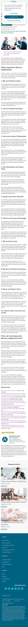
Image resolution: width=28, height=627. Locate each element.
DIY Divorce (4, 547)
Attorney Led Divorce (6, 543)
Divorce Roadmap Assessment (8, 549)
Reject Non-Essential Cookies (14, 20)
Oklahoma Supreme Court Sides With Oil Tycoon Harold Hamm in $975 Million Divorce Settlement (13, 426)
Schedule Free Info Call (6, 559)
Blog (3, 566)
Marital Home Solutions (7, 564)
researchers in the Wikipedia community (14, 73)
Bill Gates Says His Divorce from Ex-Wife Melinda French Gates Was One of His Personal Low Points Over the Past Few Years (13, 395)
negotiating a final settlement (15, 325)
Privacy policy (17, 601)
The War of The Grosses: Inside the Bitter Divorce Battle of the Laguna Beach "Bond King (13, 412)
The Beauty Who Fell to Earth (8, 408)
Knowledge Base (5, 562)
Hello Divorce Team (14, 436)
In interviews (4, 92)
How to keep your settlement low (12, 53)
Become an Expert (5, 579)
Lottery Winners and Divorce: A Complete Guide (13, 481)
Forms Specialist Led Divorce (8, 545)
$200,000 (5, 176)
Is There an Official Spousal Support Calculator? (13, 502)
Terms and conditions (6, 601)
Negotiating (4, 360)
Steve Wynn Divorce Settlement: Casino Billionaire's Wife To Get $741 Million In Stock (13, 421)
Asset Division (10, 33)
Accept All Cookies (14, 17)
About (3, 574)
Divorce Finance (14, 31)
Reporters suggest (5, 280)
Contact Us (4, 576)
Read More (4, 486)
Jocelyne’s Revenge (5, 399)
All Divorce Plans (5, 540)
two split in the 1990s (11, 150)
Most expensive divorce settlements (12, 52)
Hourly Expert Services (6, 552)
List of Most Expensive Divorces (8, 390)
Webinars (4, 581)
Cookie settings (14, 13)
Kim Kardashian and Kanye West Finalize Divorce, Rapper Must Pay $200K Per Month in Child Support (13, 401)
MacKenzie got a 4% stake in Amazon (10, 128)
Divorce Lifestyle (5, 31)
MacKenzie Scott (5, 398)
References (6, 55)
